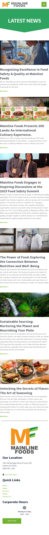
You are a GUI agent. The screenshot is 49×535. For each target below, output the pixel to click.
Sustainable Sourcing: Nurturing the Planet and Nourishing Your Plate (19, 326)
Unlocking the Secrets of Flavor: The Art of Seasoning (24, 390)
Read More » (4, 91)
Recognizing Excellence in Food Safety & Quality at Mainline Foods (24, 74)
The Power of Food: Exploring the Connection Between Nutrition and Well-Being (22, 262)
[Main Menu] (43, 4)
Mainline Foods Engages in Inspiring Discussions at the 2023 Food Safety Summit (21, 187)
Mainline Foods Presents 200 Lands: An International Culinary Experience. (22, 130)
